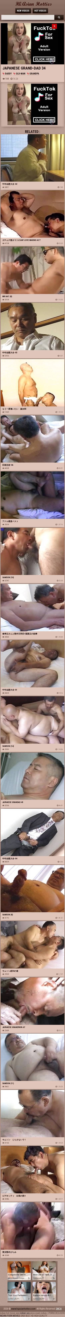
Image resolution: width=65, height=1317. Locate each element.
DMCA (59, 1308)
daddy (8, 73)
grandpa (34, 73)
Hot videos (40, 10)
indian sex (25, 1313)
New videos (23, 10)
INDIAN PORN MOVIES (10, 1315)
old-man (20, 73)
